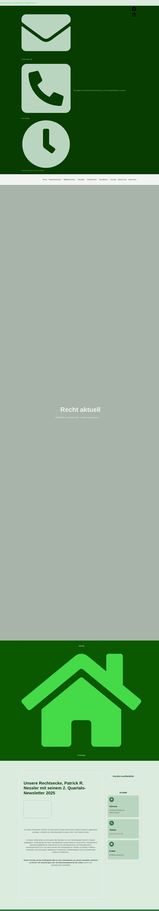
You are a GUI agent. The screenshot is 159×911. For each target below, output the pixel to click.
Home (45, 179)
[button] (55, 179)
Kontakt (113, 179)
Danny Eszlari (93, 417)
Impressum (132, 179)
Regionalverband (55, 179)
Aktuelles (81, 179)
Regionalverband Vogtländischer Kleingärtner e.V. (18, 3)
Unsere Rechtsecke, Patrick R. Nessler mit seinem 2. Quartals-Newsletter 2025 (55, 788)
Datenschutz (122, 179)
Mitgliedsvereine (69, 179)
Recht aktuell (80, 409)
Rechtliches (103, 179)
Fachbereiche (92, 179)
